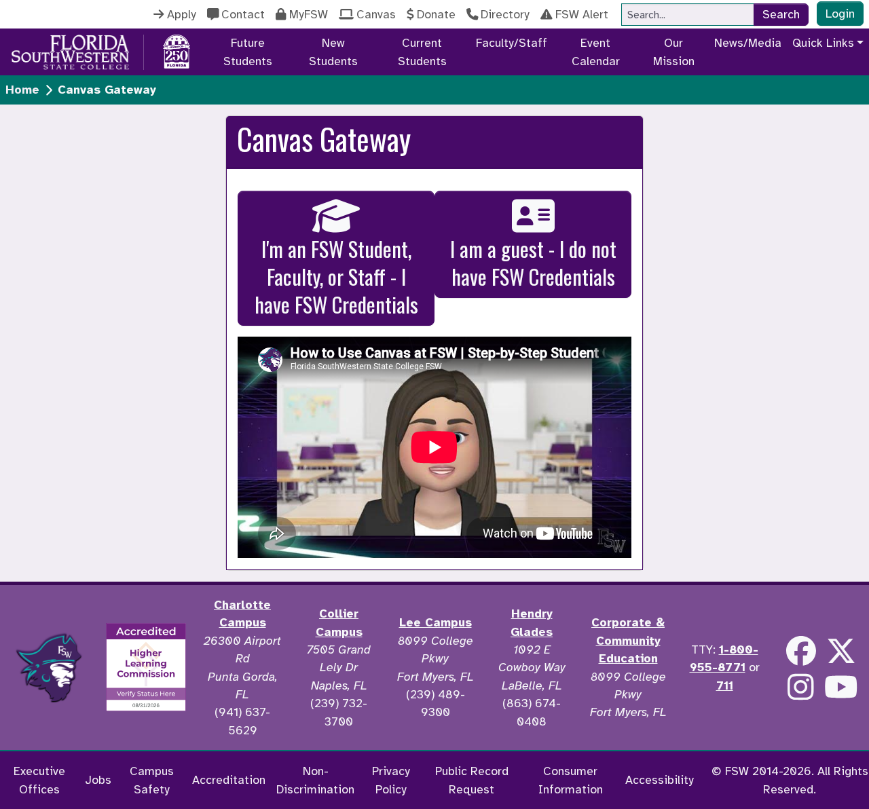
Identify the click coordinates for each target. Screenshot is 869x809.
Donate (436, 14)
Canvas (376, 14)
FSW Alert (581, 14)
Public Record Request (472, 780)
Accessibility (659, 779)
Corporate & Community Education (628, 640)
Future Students (247, 51)
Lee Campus (435, 622)
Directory (505, 14)
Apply (181, 14)
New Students (333, 51)
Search (781, 14)
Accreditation (228, 779)
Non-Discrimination (315, 780)
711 (724, 685)
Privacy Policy (391, 780)
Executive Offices (39, 780)
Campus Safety (152, 780)
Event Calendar (596, 51)
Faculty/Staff (511, 42)
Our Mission (674, 51)
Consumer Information (570, 780)
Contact (243, 14)
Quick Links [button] (823, 42)
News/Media (747, 42)
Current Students (422, 51)
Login (840, 13)
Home (22, 89)
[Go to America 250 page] (176, 49)
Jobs (98, 779)
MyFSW (308, 14)
